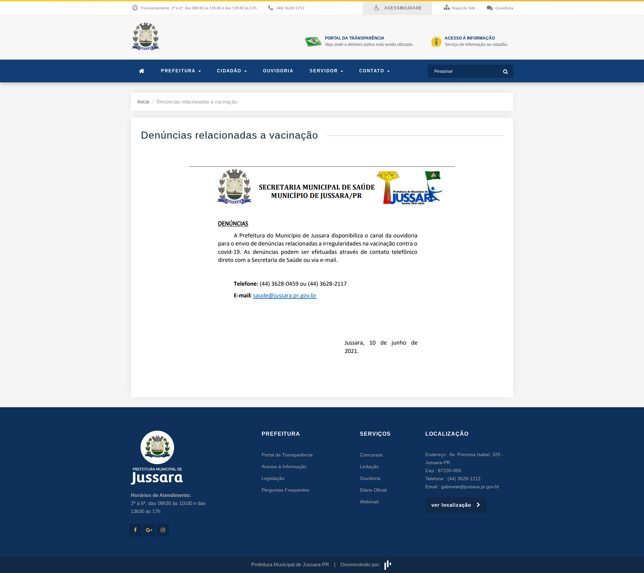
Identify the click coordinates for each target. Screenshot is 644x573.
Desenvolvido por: (361, 564)
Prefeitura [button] (179, 70)
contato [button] (372, 70)
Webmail (369, 501)
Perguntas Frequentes (285, 490)
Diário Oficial (373, 490)
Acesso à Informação (284, 466)
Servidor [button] (325, 70)
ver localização (454, 505)
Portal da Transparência (287, 454)
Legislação (273, 478)
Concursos (371, 454)
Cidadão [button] (230, 70)
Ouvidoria (278, 70)
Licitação (369, 466)
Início (143, 101)
